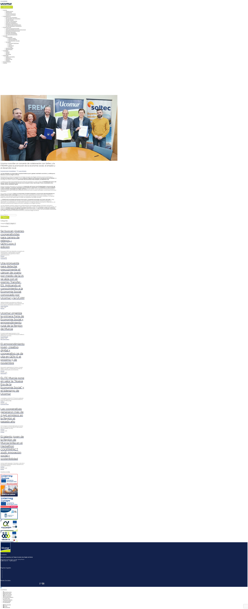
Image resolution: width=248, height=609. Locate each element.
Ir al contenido (4, 1)
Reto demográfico (5, 339)
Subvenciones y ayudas (14, 40)
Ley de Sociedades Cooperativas (14, 26)
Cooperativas (4, 258)
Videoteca (8, 58)
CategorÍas (3, 223)
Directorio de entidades (11, 33)
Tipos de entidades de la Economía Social (16, 29)
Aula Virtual (11, 45)
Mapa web (5, 577)
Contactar (5, 570)
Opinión (7, 53)
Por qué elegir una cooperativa (13, 18)
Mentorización (9, 49)
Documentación (7, 61)
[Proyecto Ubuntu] (13, 536)
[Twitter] (41, 583)
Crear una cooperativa (11, 22)
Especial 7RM (9, 59)
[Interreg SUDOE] (13, 479)
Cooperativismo (7, 16)
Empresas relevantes (11, 32)
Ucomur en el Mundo (11, 15)
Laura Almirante (4, 306)
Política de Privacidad (8, 572)
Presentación (9, 12)
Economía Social (7, 27)
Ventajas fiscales (10, 20)
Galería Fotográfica (10, 56)
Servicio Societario (12, 39)
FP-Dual (10, 47)
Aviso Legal (6, 571)
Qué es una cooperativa (11, 17)
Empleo (2, 432)
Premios (2, 308)
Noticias (8, 52)
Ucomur (5, 10)
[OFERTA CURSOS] (13, 491)
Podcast (8, 60)
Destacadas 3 (4, 373)
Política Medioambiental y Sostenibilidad (12, 575)
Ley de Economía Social (11, 34)
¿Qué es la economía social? (12, 28)
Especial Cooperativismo (12, 23)
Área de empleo (9, 48)
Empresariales (9, 37)
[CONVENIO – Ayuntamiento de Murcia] (13, 514)
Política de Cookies (7, 574)
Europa (2, 469)
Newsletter (8, 54)
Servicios (5, 36)
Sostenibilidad (12, 171)
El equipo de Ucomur (11, 13)
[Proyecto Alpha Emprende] (13, 525)
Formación (8, 42)
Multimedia (5, 55)
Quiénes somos (9, 11)
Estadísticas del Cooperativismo (13, 24)
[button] (1, 587)
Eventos (5, 63)
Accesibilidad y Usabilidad (9, 576)
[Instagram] (43, 583)
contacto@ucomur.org (6, 563)
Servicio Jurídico (12, 38)
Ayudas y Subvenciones (11, 21)
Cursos (10, 44)
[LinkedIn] (42, 583)
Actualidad (5, 50)
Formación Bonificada (13, 43)
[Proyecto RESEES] (13, 502)
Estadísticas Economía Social (13, 31)
